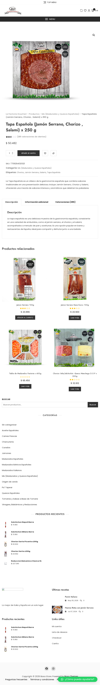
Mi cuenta (56, 626)
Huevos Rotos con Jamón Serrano (79, 607)
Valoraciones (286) (65, 202)
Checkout (56, 637)
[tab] (11, 202)
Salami (43, 172)
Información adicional (36, 202)
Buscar (93, 404)
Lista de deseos (59, 632)
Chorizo (20, 172)
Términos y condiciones (42, 679)
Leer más (75, 317)
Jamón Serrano (32, 172)
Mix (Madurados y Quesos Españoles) (35, 168)
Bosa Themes (71, 676)
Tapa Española (53, 172)
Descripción (11, 202)
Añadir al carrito (28, 153)
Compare (54, 153)
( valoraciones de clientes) (31, 136)
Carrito (55, 643)
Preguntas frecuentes (16, 679)
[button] (50, 19)
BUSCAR (6, 399)
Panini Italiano (71, 596)
